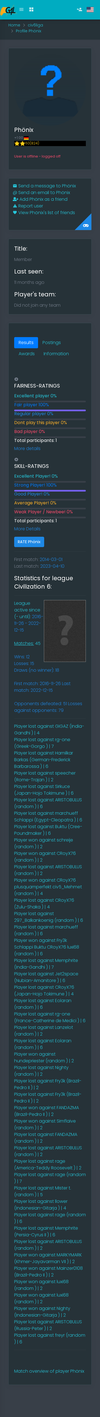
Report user (30, 206)
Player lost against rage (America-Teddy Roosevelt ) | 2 (47, 1164)
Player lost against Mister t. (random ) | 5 (42, 1191)
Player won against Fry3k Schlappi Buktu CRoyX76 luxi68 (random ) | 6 (46, 947)
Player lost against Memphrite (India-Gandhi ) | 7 (46, 963)
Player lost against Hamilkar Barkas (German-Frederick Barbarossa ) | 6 (43, 760)
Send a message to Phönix (46, 186)
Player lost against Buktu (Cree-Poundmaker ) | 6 (48, 829)
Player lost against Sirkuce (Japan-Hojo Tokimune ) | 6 (44, 789)
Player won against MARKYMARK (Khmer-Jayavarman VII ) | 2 (48, 1258)
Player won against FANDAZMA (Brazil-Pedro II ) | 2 (46, 1111)
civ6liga (35, 25)
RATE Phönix (29, 542)
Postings (51, 342)
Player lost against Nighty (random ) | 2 (41, 1070)
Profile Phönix (28, 31)
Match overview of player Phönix (49, 1371)
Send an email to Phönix (41, 192)
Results (26, 342)
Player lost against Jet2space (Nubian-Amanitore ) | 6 (46, 977)
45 (27, 643)
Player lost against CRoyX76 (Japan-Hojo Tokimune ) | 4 (44, 990)
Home (14, 25)
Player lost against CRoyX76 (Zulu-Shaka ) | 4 (44, 903)
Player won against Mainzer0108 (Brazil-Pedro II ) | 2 (48, 1271)
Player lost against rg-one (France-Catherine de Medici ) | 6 (50, 1017)
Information (56, 353)
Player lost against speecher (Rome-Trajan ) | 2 (45, 776)
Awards (27, 353)
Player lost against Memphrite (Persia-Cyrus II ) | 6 (46, 1231)
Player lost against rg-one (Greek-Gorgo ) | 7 (42, 742)
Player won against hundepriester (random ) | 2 (44, 1057)
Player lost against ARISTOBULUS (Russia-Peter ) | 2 (48, 1325)
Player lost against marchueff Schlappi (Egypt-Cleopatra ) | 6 (48, 816)
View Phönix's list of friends (46, 212)
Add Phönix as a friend (43, 199)
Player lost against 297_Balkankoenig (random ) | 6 (48, 916)
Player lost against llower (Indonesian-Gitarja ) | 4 (41, 1204)
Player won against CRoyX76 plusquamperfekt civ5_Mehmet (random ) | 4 (48, 887)
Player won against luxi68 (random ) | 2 (41, 1285)
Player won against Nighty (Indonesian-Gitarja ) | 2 (42, 1311)
